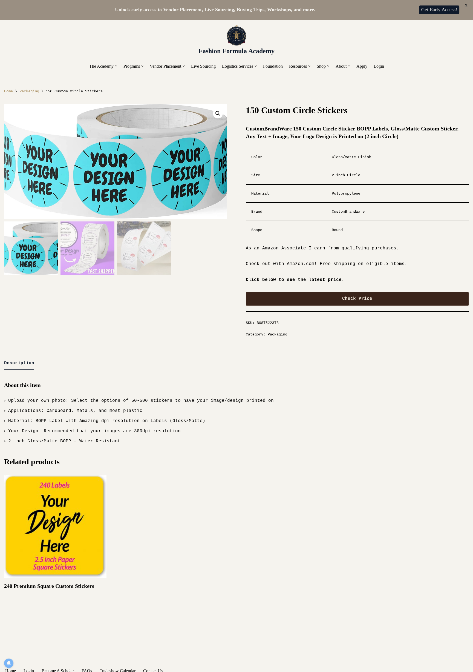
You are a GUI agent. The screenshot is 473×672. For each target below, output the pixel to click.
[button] (116, 66)
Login (379, 66)
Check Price (357, 298)
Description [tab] (19, 363)
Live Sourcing (203, 66)
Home (8, 91)
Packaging (29, 91)
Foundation (273, 66)
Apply (361, 66)
